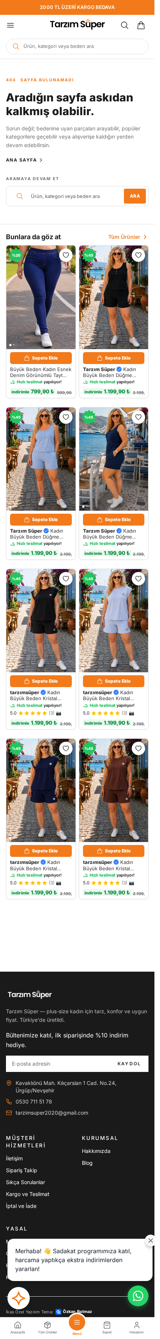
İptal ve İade (21, 1206)
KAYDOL (129, 1063)
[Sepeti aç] (141, 25)
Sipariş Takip (21, 1170)
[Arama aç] (124, 25)
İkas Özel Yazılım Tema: (49, 1311)
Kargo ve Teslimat (27, 1194)
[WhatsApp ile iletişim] (138, 1296)
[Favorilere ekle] (66, 255)
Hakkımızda (96, 1151)
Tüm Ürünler (124, 237)
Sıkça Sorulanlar (25, 1182)
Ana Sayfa (21, 160)
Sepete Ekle (45, 358)
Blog (87, 1163)
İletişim (14, 1158)
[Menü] (10, 25)
